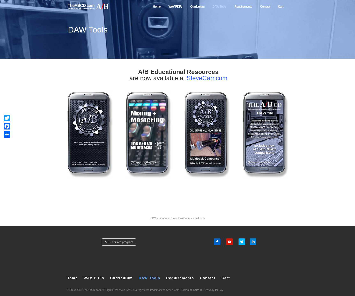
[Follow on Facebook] (217, 241)
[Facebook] (7, 126)
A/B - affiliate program (119, 242)
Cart (280, 6)
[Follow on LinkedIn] (253, 241)
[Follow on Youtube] (229, 241)
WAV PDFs (175, 6)
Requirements (243, 6)
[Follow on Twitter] (242, 241)
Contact (265, 6)
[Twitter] (7, 118)
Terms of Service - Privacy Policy (202, 289)
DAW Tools (219, 6)
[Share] (7, 134)
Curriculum (197, 6)
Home (156, 6)
